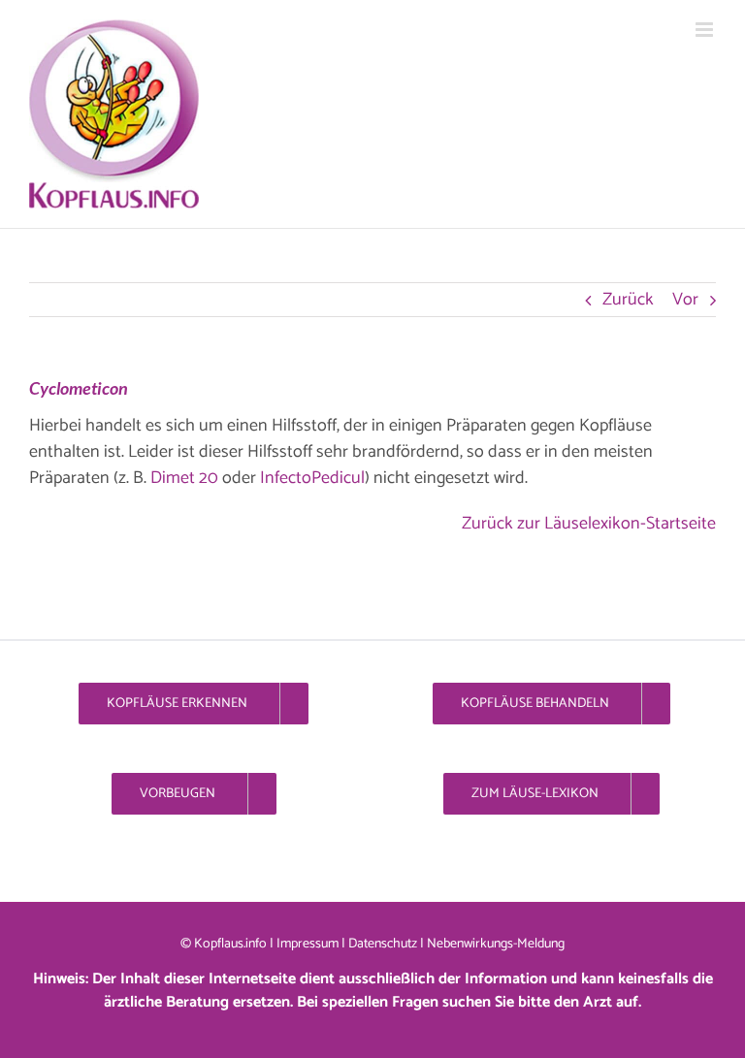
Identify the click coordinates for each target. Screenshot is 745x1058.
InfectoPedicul (310, 478)
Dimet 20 (184, 478)
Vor (685, 299)
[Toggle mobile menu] (706, 29)
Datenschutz (382, 944)
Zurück (628, 299)
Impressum (307, 944)
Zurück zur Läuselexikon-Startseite (589, 523)
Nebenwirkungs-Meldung (496, 944)
